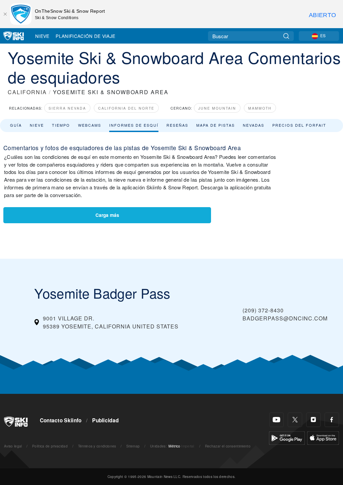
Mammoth (260, 108)
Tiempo (61, 125)
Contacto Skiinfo (61, 420)
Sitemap (133, 445)
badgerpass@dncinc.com (285, 318)
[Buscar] (286, 36)
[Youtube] (276, 420)
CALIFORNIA (27, 92)
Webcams (89, 125)
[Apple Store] (323, 437)
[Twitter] (295, 420)
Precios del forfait (299, 125)
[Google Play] (287, 437)
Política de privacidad (50, 445)
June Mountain (217, 108)
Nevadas (253, 125)
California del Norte (126, 108)
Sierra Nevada (67, 108)
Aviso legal (13, 445)
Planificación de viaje (85, 36)
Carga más (107, 215)
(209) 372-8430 (263, 310)
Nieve (42, 36)
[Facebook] (332, 420)
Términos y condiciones (97, 445)
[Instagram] (313, 420)
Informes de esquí (133, 125)
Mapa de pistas (215, 125)
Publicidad (105, 420)
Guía (16, 125)
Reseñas (177, 125)
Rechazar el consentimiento (228, 445)
